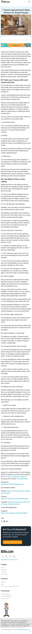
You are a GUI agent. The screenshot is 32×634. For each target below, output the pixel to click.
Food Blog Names (22, 478)
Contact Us (4, 572)
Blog (2, 584)
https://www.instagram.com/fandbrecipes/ (14, 513)
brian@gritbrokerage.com (23, 629)
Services (3, 582)
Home (2, 567)
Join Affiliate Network (6, 596)
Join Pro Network (5, 594)
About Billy (3, 569)
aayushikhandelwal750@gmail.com (12, 484)
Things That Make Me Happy (14, 476)
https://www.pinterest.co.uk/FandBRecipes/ (14, 498)
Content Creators (5, 598)
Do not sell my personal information (10, 586)
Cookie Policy (4, 574)
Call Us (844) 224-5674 (12, 542)
